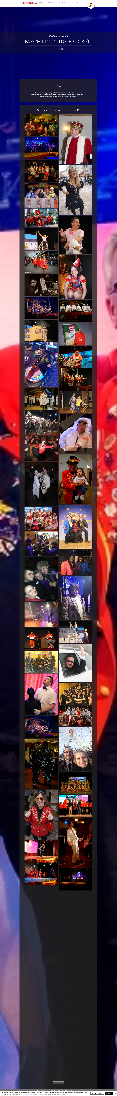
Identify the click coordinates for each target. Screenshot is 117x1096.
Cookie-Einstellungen (97, 1093)
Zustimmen (109, 1093)
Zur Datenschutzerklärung (58, 1094)
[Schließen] (115, 1093)
